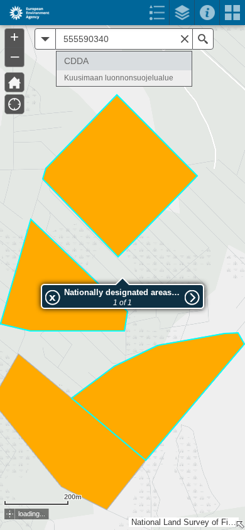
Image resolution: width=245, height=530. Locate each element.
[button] (14, 82)
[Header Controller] (122, 12)
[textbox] (124, 39)
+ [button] (14, 37)
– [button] (15, 56)
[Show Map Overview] (240, 525)
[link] (25, 12)
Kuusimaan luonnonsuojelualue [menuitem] (118, 77)
